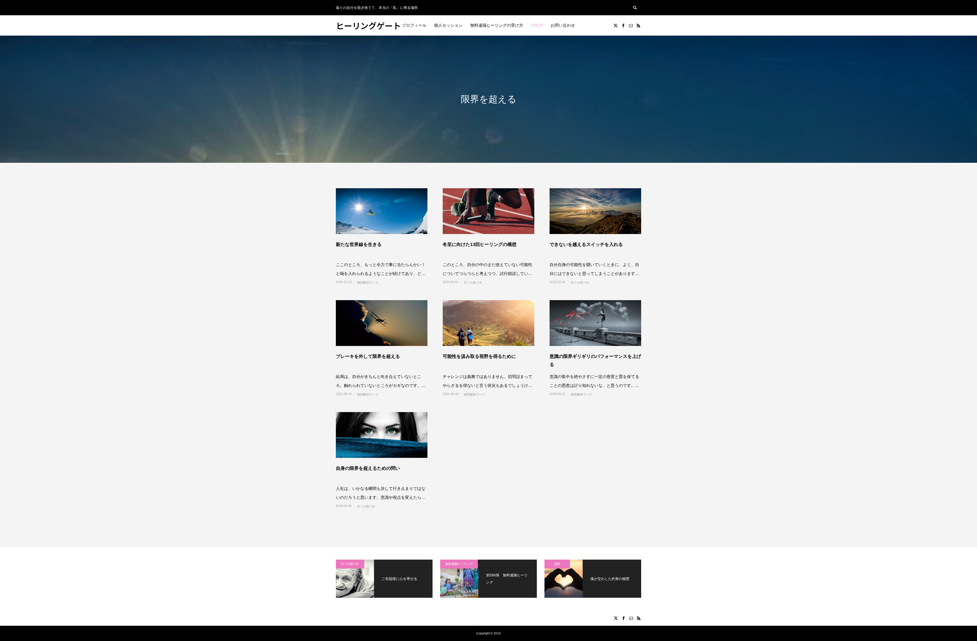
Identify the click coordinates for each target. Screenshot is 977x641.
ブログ (537, 25)
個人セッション (448, 25)
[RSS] (638, 25)
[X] (615, 25)
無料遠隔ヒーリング (459, 564)
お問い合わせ (563, 25)
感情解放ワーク (367, 282)
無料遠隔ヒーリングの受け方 (496, 25)
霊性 (557, 564)
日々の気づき (473, 282)
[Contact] (631, 25)
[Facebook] (623, 25)
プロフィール (414, 25)
